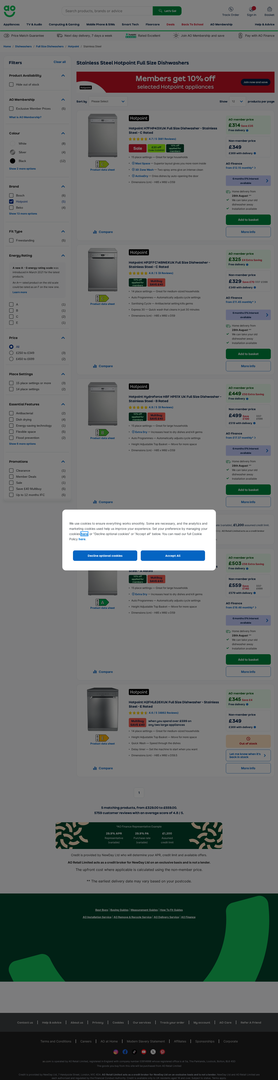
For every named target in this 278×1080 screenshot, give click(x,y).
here (84, 534)
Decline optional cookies (105, 555)
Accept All (172, 555)
